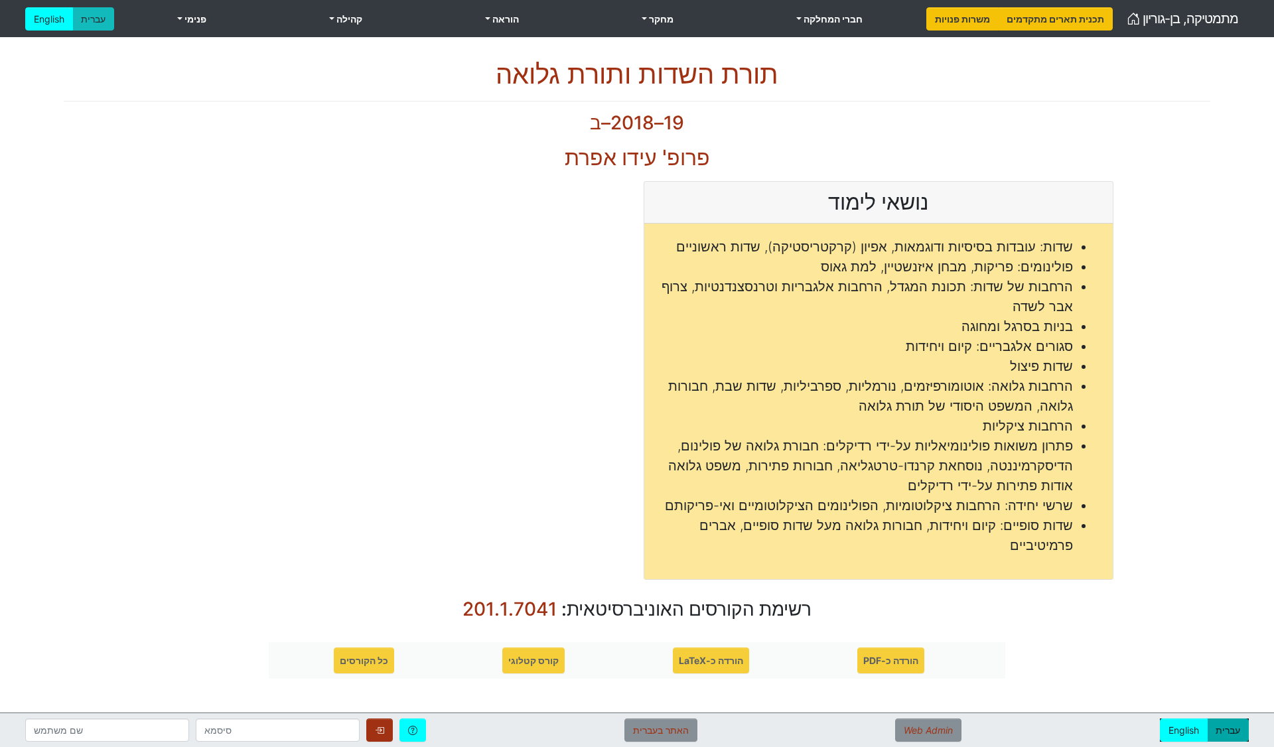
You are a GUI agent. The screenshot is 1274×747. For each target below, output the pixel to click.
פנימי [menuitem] (194, 19)
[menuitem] (962, 19)
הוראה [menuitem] (504, 19)
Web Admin (928, 730)
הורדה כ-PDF (890, 660)
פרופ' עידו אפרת (637, 157)
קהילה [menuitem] (348, 19)
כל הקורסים (364, 660)
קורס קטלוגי (533, 660)
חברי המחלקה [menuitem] (832, 19)
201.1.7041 (509, 609)
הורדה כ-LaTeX (711, 660)
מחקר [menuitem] (660, 19)
